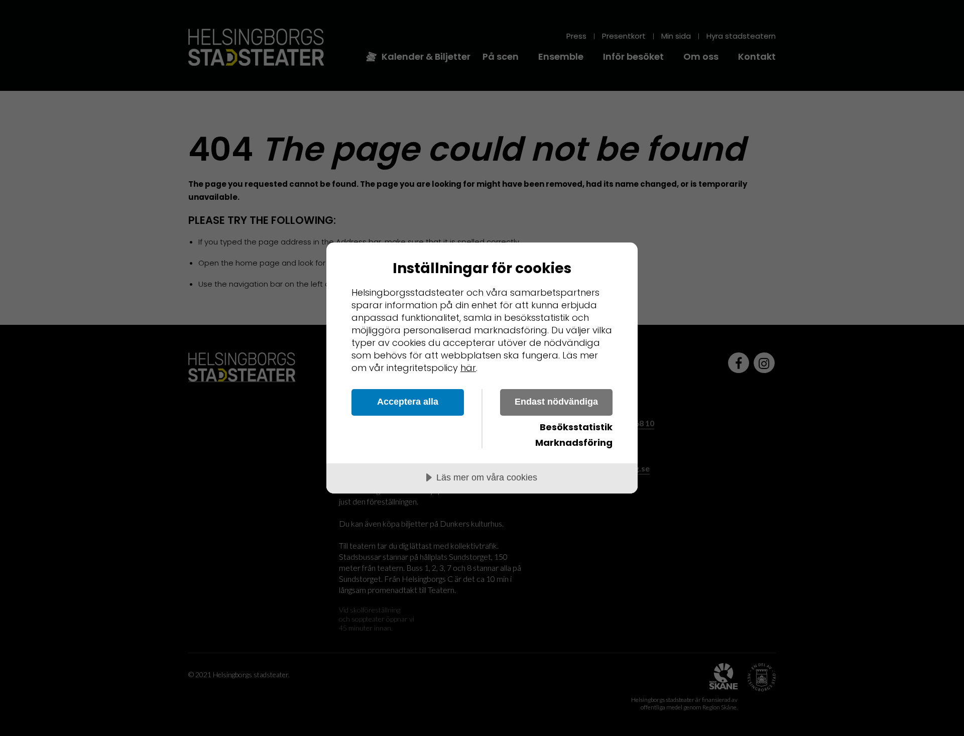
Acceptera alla (407, 402)
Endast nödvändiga (556, 402)
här (468, 367)
